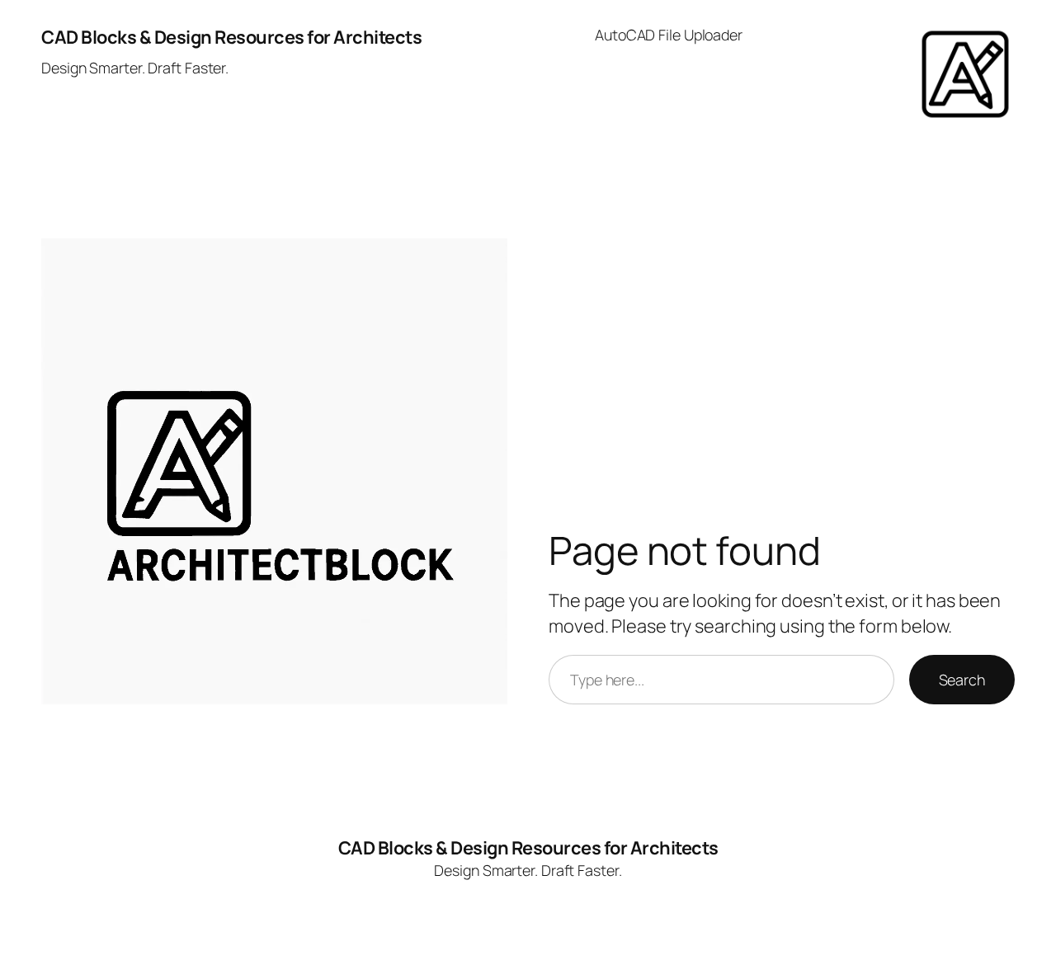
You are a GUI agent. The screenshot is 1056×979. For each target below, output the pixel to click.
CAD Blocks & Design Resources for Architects (231, 37)
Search (962, 680)
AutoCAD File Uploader (668, 35)
